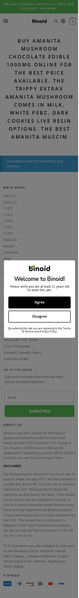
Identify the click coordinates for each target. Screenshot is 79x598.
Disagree (38, 316)
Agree (38, 302)
